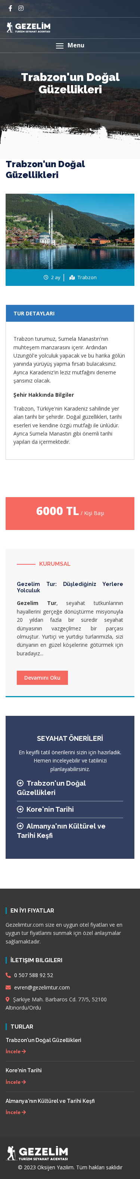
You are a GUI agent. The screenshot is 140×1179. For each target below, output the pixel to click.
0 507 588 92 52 (33, 975)
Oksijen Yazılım (55, 1167)
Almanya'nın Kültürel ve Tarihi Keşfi (50, 1101)
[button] (70, 46)
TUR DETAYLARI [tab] (34, 313)
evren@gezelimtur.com (41, 987)
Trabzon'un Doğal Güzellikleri (43, 1040)
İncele (14, 1051)
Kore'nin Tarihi (50, 809)
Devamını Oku (42, 677)
